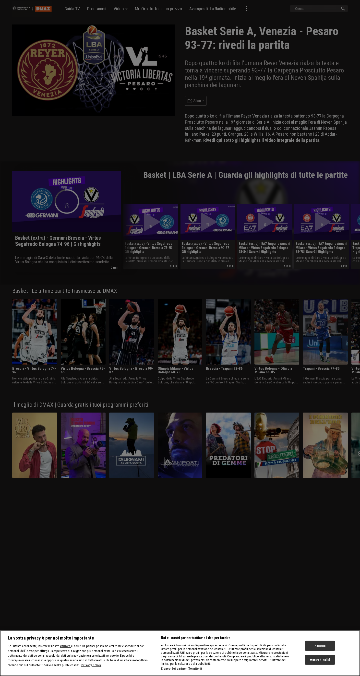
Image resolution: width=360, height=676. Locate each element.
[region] (180, 653)
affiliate (65, 646)
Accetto (319, 645)
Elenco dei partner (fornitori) (181, 668)
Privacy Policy (91, 665)
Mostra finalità (320, 660)
